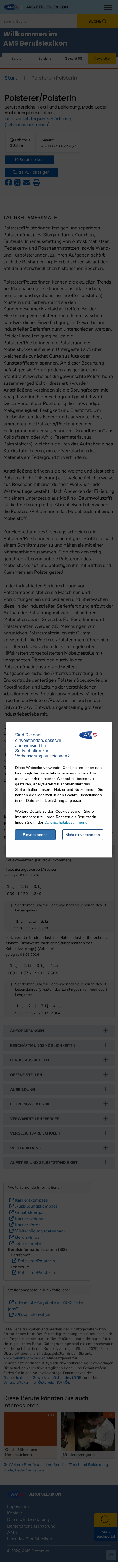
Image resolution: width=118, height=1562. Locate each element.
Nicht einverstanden (82, 834)
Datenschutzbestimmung (66, 822)
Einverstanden (35, 834)
